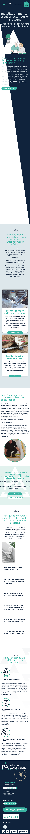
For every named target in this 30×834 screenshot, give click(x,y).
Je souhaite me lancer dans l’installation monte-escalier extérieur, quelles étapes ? (14, 607)
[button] (15, 568)
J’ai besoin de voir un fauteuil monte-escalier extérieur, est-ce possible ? (14, 581)
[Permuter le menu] (3, 4)
